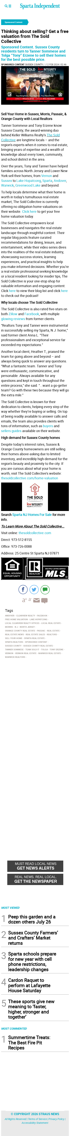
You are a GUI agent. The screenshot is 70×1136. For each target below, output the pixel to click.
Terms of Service (37, 1119)
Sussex (6, 180)
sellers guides (11, 430)
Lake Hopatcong (28, 180)
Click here (29, 211)
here (12, 290)
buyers (48, 426)
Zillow (13, 314)
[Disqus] (35, 708)
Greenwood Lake (28, 185)
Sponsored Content (12, 64)
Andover (60, 180)
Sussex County (34, 64)
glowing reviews (13, 318)
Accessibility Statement (35, 1123)
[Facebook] (23, 589)
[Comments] (45, 589)
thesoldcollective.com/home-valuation (29, 478)
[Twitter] (34, 589)
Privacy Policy (56, 1119)
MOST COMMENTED (14, 1028)
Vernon (46, 175)
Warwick (7, 185)
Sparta (47, 180)
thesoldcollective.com (35, 533)
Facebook (31, 314)
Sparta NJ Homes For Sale (32, 514)
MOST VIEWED (10, 908)
